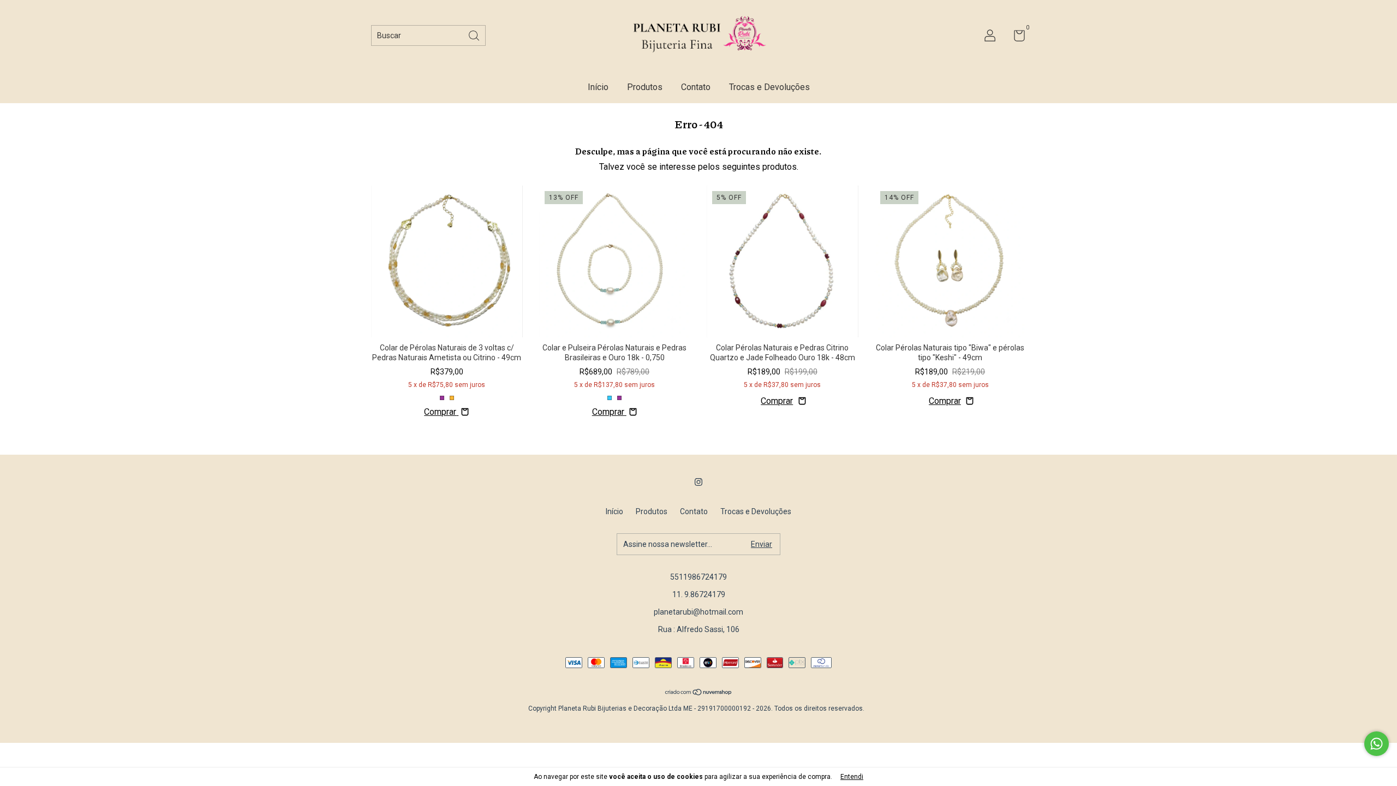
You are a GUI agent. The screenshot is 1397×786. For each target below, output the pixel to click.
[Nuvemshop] (699, 693)
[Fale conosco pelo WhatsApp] (1376, 743)
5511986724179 (698, 577)
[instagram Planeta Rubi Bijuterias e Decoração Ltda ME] (698, 482)
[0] (1015, 37)
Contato (696, 87)
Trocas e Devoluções (769, 87)
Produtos (644, 87)
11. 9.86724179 (698, 594)
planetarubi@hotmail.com (698, 612)
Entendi (851, 777)
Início (598, 87)
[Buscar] (475, 35)
